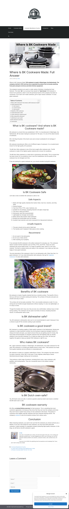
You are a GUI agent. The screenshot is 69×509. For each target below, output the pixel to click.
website (18, 415)
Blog (52, 28)
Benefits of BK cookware (17, 111)
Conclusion (14, 121)
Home (9, 28)
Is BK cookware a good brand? (18, 114)
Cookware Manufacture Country (32, 28)
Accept (50, 504)
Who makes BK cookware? (18, 116)
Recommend (16, 109)
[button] (66, 493)
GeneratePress (20, 506)
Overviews (10, 32)
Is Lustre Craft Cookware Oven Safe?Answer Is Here (23, 448)
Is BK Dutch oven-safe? (17, 118)
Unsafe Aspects (17, 107)
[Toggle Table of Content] (38, 101)
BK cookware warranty (17, 119)
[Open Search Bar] (9, 36)
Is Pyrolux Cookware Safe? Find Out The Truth (21, 449)
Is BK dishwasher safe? (17, 112)
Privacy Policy (51, 506)
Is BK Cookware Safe (16, 104)
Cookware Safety (18, 28)
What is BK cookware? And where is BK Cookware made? (25, 102)
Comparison (45, 28)
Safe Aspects (16, 106)
